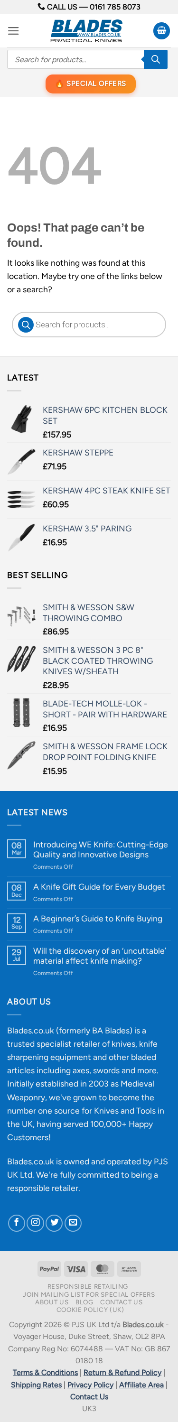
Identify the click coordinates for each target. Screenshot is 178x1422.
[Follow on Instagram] (35, 1223)
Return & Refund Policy (122, 1372)
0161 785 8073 (115, 6)
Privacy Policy (90, 1384)
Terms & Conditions (45, 1372)
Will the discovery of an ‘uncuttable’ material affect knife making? (99, 956)
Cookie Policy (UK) (90, 1309)
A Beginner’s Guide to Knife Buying (97, 918)
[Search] (156, 59)
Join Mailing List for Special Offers (89, 1294)
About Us (51, 1302)
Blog (84, 1302)
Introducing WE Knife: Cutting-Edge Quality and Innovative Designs (100, 849)
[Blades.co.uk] (86, 30)
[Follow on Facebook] (16, 1223)
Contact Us (121, 1302)
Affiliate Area (141, 1384)
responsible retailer (42, 1188)
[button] (13, 31)
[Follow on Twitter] (54, 1223)
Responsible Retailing (87, 1286)
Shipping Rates (36, 1384)
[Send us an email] (73, 1223)
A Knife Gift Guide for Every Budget (99, 887)
